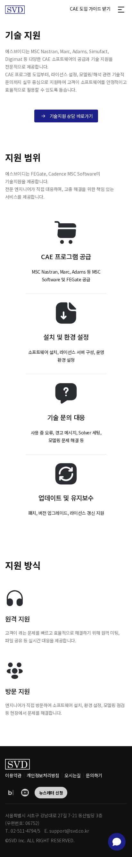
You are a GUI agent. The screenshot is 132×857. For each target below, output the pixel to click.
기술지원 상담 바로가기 (71, 116)
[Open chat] (117, 842)
